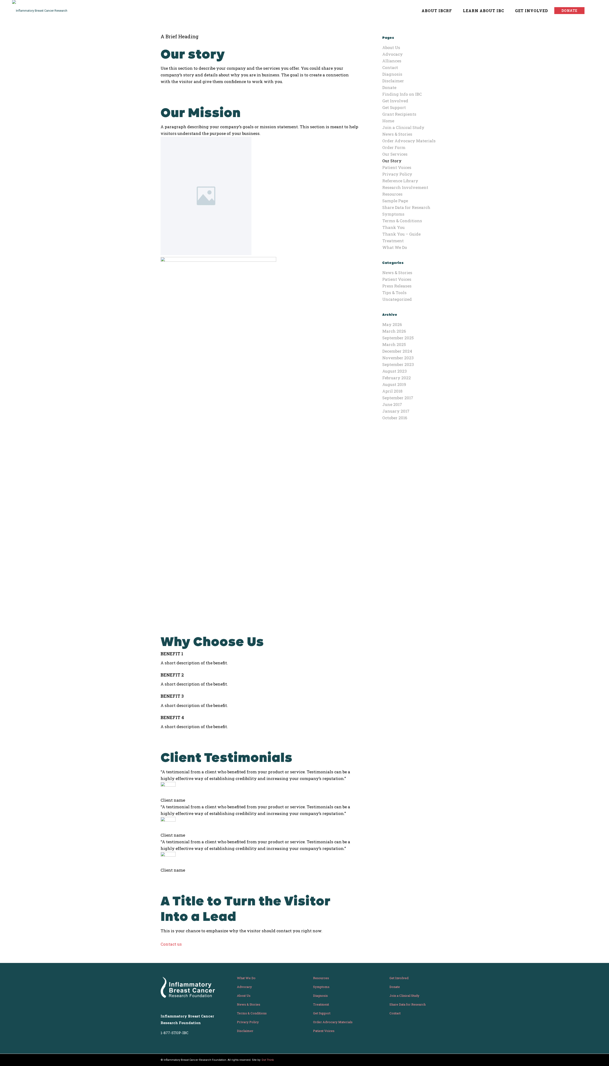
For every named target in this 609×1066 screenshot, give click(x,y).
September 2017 (397, 397)
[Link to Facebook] (444, 1059)
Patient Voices (396, 167)
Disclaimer (393, 81)
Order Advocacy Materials (409, 140)
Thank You (393, 227)
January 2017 (395, 411)
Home (388, 120)
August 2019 (394, 384)
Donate (389, 87)
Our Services (395, 154)
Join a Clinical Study (403, 127)
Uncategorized (397, 299)
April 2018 (392, 391)
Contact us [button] (171, 944)
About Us (391, 47)
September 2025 (398, 338)
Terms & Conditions (402, 220)
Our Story (392, 160)
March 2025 (394, 344)
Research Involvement (405, 187)
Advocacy (392, 54)
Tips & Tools (394, 292)
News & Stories (397, 134)
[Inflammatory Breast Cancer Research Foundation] (44, 10)
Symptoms (393, 214)
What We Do (394, 247)
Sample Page (395, 200)
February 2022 (396, 377)
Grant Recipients (399, 114)
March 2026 (394, 331)
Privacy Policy (397, 174)
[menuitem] (434, 10)
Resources (392, 194)
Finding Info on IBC (402, 94)
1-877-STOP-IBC (174, 1032)
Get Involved (395, 101)
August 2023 (394, 371)
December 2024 (397, 351)
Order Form (393, 147)
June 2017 (392, 404)
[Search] (592, 10)
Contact (390, 67)
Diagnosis (392, 74)
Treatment (393, 240)
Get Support (394, 107)
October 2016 (394, 417)
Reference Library (400, 180)
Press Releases (397, 286)
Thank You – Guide (401, 234)
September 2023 (398, 364)
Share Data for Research (406, 207)
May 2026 (392, 324)
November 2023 (398, 357)
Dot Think (268, 1059)
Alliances (391, 61)
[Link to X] (437, 1059)
